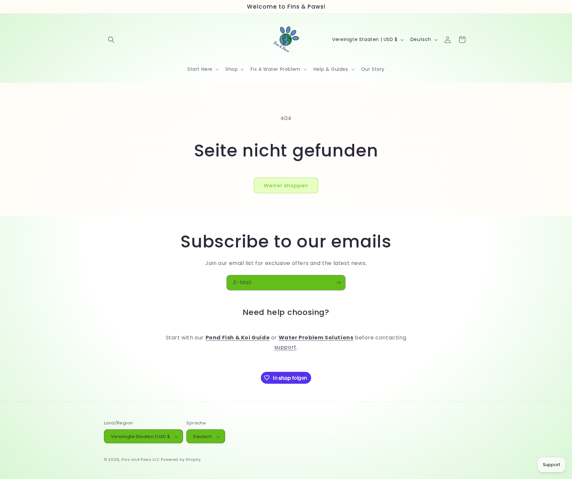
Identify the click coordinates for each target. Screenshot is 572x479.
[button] (111, 39)
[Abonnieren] (338, 282)
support (285, 347)
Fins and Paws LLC (140, 459)
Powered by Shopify (181, 459)
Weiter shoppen (286, 185)
